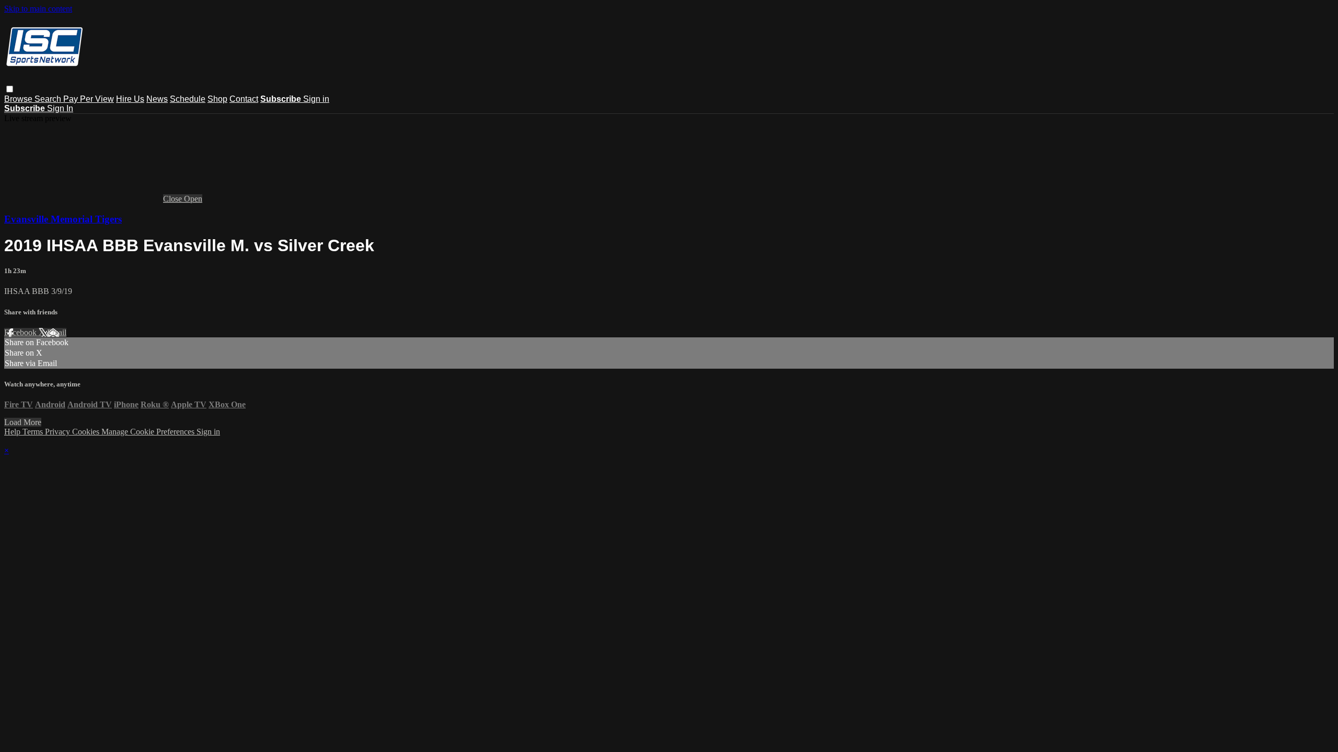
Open (193, 198)
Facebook (21, 332)
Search (48, 99)
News (157, 99)
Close (173, 198)
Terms (33, 431)
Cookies (86, 431)
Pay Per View (88, 99)
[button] (9, 89)
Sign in (316, 99)
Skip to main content (38, 8)
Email (56, 332)
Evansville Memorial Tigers (63, 219)
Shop (217, 99)
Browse (19, 99)
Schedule (187, 99)
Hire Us (130, 99)
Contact (243, 99)
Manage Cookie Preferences (149, 431)
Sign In (60, 108)
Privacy (58, 431)
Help (13, 431)
